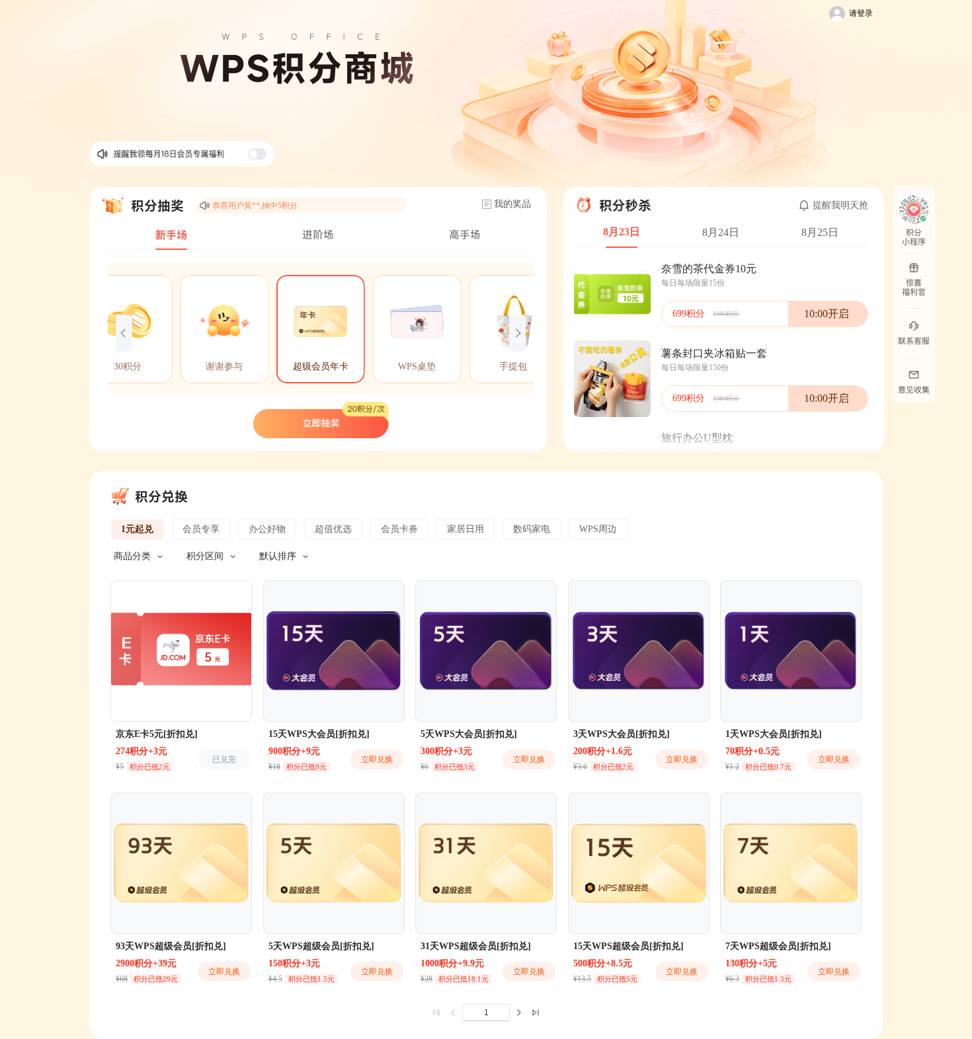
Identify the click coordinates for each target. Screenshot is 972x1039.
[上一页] (452, 1012)
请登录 (861, 13)
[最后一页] (536, 1012)
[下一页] (520, 1012)
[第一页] (436, 1012)
